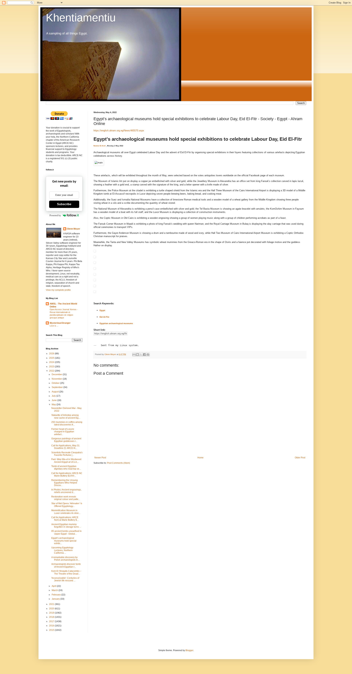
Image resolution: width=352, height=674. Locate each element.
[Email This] (134, 354)
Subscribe (64, 204)
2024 (52, 362)
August (55, 391)
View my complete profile (58, 290)
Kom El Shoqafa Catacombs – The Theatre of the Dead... (66, 572)
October (56, 383)
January (56, 599)
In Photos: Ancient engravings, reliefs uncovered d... (66, 491)
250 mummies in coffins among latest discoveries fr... (66, 423)
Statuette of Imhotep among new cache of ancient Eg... (65, 416)
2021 (52, 604)
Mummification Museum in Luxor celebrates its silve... (65, 511)
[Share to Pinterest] (148, 354)
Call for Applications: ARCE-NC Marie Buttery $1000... (66, 474)
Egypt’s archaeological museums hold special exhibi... (63, 541)
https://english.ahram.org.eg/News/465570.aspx (119, 130)
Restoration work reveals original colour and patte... (65, 498)
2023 (52, 366)
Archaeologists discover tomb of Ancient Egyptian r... (66, 565)
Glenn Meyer (73, 229)
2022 (52, 371)
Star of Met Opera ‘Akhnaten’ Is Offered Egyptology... (66, 504)
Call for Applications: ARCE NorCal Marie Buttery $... (64, 518)
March (55, 590)
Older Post (300, 457)
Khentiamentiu (81, 18)
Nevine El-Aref (99, 146)
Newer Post (100, 457)
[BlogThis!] (137, 354)
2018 (52, 617)
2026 (52, 353)
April (54, 586)
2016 (52, 625)
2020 (52, 608)
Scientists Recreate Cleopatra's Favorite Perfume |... (66, 453)
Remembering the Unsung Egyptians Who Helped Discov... (64, 483)
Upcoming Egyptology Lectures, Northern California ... (62, 550)
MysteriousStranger (60, 323)
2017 (52, 621)
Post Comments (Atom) (118, 463)
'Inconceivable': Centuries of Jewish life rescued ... (65, 579)
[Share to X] (141, 354)
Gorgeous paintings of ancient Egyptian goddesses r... (66, 439)
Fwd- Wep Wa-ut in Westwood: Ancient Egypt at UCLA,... (66, 460)
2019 (52, 613)
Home (200, 457)
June (54, 400)
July (54, 396)
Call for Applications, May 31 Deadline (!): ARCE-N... (65, 446)
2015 (52, 630)
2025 (52, 358)
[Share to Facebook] (144, 354)
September (57, 387)
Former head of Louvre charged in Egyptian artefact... (62, 432)
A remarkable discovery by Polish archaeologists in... (65, 558)
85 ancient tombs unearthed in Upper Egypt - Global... (66, 532)
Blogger (189, 650)
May (54, 404)
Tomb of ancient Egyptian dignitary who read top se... (66, 467)
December (57, 374)
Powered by (55, 215)
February (56, 594)
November (57, 379)
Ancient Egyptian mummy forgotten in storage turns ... (66, 525)
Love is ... (54, 326)
